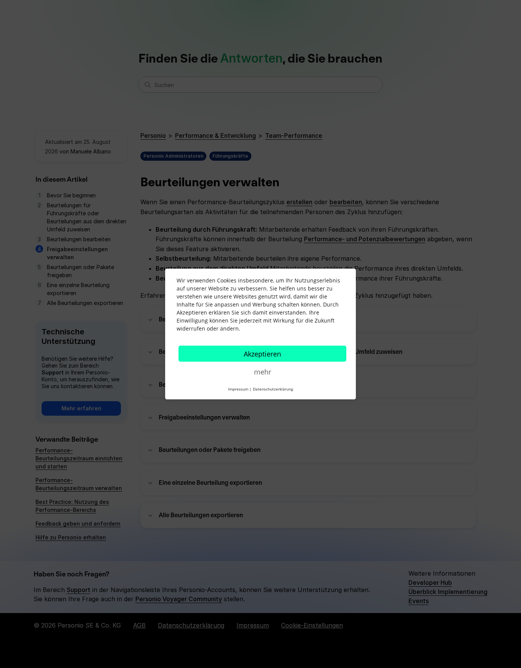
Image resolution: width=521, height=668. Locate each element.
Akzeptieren (262, 353)
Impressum (238, 389)
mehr (262, 371)
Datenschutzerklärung (273, 389)
